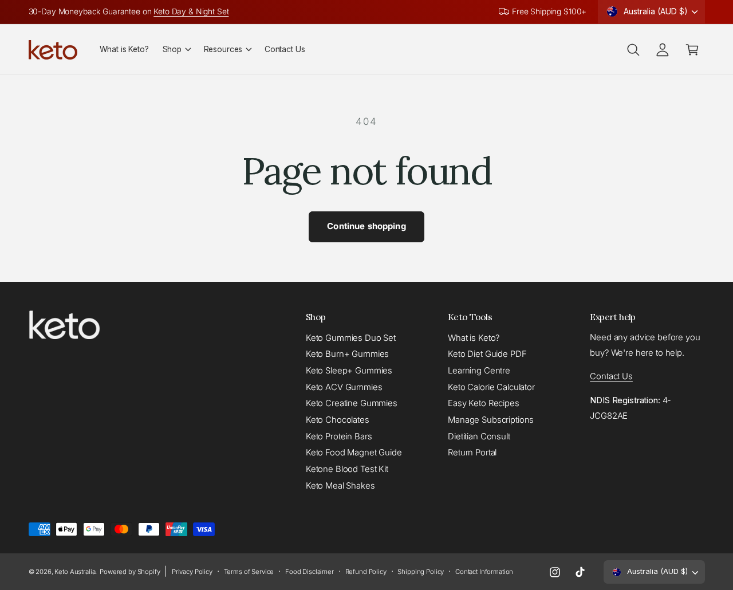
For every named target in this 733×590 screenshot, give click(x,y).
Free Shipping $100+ (549, 11)
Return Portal (472, 452)
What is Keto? (473, 338)
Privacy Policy (192, 572)
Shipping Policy (420, 572)
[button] (176, 49)
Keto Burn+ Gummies (347, 354)
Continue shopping (366, 226)
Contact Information (484, 572)
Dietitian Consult (479, 436)
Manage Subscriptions (491, 420)
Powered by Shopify (130, 572)
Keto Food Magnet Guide (354, 452)
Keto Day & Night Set (190, 11)
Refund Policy (366, 572)
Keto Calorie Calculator (491, 387)
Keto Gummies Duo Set (351, 338)
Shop (172, 49)
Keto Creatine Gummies (351, 403)
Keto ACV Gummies (344, 387)
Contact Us (611, 376)
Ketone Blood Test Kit (347, 469)
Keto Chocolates (337, 420)
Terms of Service (249, 572)
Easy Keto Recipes (483, 403)
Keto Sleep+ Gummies (349, 370)
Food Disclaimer (309, 572)
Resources (223, 49)
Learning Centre (479, 370)
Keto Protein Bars (339, 436)
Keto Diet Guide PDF (487, 354)
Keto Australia (74, 572)
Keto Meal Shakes (340, 486)
